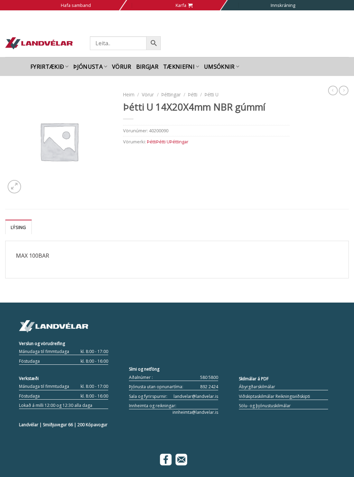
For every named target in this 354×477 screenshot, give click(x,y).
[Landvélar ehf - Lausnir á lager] (39, 43)
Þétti (192, 94)
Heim (128, 94)
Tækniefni (179, 66)
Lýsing (18, 227)
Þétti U (211, 94)
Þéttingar (171, 94)
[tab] (18, 227)
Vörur (121, 66)
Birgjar (147, 66)
